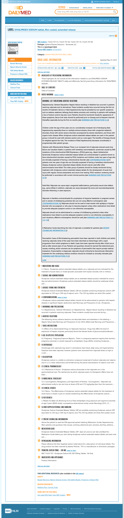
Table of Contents (48, 87)
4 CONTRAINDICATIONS (49, 297)
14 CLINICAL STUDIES (49, 388)
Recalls (116, 2)
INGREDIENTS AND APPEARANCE (52, 457)
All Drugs (61, 8)
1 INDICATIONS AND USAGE (50, 266)
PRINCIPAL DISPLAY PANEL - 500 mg (54, 450)
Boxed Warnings (16, 63)
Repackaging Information (51, 440)
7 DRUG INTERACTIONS (49, 325)
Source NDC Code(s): (45, 49)
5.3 (43, 220)
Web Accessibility (75, 509)
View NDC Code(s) (19, 101)
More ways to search (103, 8)
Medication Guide (48, 428)
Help (113, 20)
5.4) (46, 220)
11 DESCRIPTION (47, 357)
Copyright (57, 509)
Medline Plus (15, 84)
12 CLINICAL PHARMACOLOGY (51, 366)
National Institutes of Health (35, 513)
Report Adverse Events (18, 67)
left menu (79, 473)
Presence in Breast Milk (18, 74)
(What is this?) (59, 95)
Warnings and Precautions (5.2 (100, 217)
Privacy (65, 509)
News (50, 20)
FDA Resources (59, 20)
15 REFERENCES (47, 397)
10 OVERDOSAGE (47, 344)
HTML (80, 68)
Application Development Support (97, 20)
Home (42, 20)
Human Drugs (74, 8)
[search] (114, 12)
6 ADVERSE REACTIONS (49, 316)
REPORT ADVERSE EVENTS (102, 2)
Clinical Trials (15, 88)
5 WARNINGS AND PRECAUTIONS (53, 306)
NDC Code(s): (42, 42)
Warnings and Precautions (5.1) (95, 120)
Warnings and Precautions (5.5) (55, 256)
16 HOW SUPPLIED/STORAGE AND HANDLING (56, 407)
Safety (12, 60)
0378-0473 (57, 49)
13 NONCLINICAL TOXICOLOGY (51, 378)
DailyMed (20, 10)
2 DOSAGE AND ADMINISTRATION (53, 275)
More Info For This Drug (18, 94)
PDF (56, 68)
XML (59, 68)
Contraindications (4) (99, 160)
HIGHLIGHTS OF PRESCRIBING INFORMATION (56, 75)
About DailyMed (32, 509)
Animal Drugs (87, 8)
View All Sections (44, 72)
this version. (104, 63)
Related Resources (16, 80)
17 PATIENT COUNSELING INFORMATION (55, 419)
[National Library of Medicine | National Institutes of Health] (11, 511)
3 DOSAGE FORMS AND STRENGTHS (53, 287)
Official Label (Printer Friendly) (102, 68)
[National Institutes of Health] (7, 1)
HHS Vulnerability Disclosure (92, 509)
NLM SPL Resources (74, 20)
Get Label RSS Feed (17, 98)
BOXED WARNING (47, 94)
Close (44, 260)
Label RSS (111, 36)
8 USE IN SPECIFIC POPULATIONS (53, 335)
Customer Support (45, 509)
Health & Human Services (76, 513)
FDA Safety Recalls (16, 70)
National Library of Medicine (20, 2)
